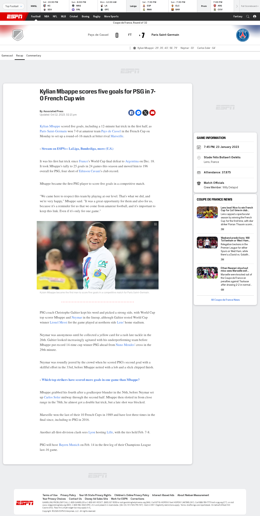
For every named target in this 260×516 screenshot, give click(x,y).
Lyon (92, 432)
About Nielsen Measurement (193, 495)
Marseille (117, 136)
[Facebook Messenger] (138, 113)
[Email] (152, 113)
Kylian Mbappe (50, 126)
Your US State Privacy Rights (95, 495)
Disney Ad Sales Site (96, 499)
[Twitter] (145, 113)
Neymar (77, 317)
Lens (120, 322)
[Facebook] (131, 113)
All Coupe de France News (225, 300)
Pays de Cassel (111, 131)
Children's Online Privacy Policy (131, 495)
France (83, 161)
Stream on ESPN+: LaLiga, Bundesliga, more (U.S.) (77, 148)
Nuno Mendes (125, 344)
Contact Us (75, 499)
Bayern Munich (69, 444)
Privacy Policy (68, 495)
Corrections (137, 499)
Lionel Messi (58, 322)
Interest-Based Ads (163, 495)
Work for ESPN (119, 499)
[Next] (236, 6)
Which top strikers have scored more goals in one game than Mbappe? (91, 379)
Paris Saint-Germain (53, 131)
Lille (110, 432)
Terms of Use (49, 495)
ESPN (14, 16)
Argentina (132, 161)
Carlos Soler (52, 397)
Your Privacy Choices (54, 499)
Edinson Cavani (89, 171)
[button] (247, 16)
